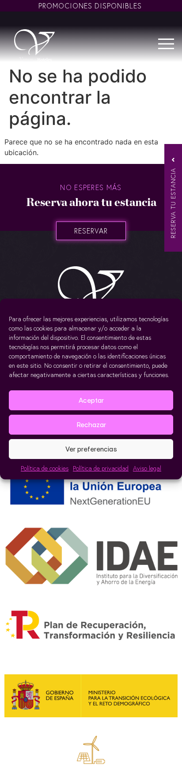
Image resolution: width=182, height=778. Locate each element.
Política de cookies (44, 468)
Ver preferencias (91, 449)
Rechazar (91, 424)
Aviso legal (147, 468)
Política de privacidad (101, 468)
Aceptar (91, 400)
